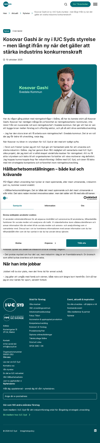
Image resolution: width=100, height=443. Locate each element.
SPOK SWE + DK (36, 346)
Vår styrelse (8, 369)
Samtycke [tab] (17, 206)
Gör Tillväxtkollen (80, 4)
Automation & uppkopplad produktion (45, 319)
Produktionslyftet (37, 331)
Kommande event (74, 308)
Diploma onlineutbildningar (40, 334)
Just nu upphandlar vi (12, 381)
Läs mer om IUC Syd (11, 362)
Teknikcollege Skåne (38, 338)
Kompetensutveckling (38, 323)
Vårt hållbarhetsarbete (13, 377)
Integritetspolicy (27, 431)
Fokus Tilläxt (34, 315)
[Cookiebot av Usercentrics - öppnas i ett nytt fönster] (85, 198)
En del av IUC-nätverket (13, 373)
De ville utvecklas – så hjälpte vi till (82, 304)
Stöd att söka (35, 342)
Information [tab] (50, 206)
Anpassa (49, 243)
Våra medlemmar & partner (78, 312)
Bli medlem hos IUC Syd (15, 414)
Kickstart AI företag (37, 327)
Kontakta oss (8, 366)
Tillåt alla (82, 243)
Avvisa (18, 243)
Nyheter (26, 13)
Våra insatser (34, 304)
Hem (5, 13)
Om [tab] (82, 206)
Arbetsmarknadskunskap (39, 312)
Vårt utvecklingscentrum (39, 308)
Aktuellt (15, 13)
